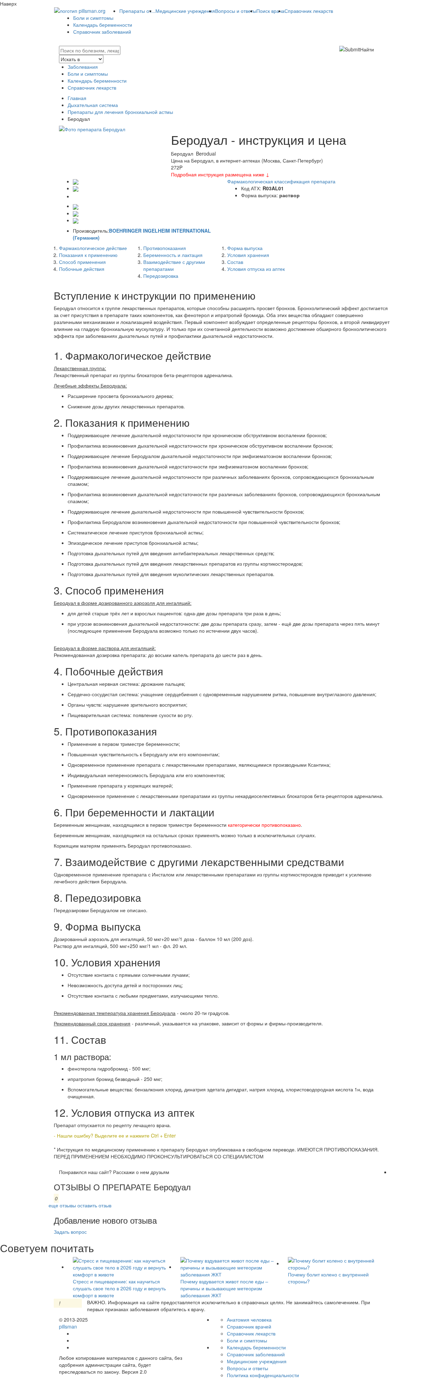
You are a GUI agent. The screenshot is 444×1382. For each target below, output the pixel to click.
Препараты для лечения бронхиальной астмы (120, 111)
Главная (77, 97)
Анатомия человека (249, 1319)
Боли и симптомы (93, 17)
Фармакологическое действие (93, 247)
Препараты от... (137, 10)
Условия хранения (248, 254)
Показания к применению (88, 254)
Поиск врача (270, 10)
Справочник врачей (249, 1326)
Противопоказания (164, 247)
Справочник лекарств (308, 10)
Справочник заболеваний (102, 31)
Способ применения (82, 261)
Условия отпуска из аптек (256, 268)
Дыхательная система (93, 104)
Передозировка (160, 275)
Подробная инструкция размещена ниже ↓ (220, 174)
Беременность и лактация (173, 254)
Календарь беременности (102, 24)
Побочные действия (81, 268)
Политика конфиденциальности (263, 1375)
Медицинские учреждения (185, 10)
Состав (235, 261)
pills (68, 1326)
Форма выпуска (245, 247)
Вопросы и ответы (235, 10)
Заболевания (83, 66)
